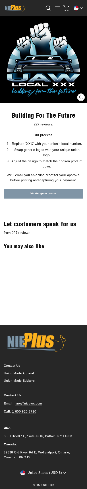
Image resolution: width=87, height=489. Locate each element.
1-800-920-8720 (24, 411)
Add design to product (43, 193)
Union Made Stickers (19, 380)
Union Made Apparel (19, 373)
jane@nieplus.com (28, 403)
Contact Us (12, 365)
